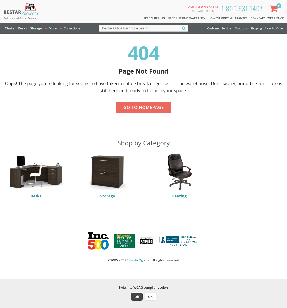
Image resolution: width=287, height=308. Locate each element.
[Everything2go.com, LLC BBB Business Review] (179, 240)
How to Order (274, 28)
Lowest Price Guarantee (228, 18)
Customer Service (219, 28)
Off (136, 297)
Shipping (256, 28)
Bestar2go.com (140, 260)
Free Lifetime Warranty (186, 18)
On (150, 297)
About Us (240, 28)
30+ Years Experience (267, 18)
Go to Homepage (143, 107)
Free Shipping (154, 18)
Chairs (9, 28)
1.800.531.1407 (242, 8)
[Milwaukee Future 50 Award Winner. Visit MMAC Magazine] (146, 241)
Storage (36, 28)
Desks (22, 28)
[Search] (184, 28)
